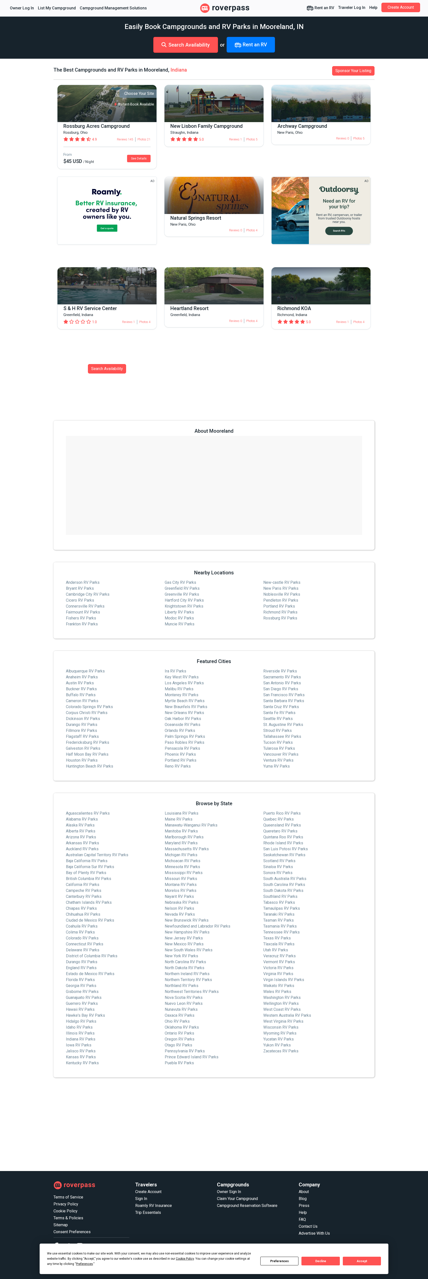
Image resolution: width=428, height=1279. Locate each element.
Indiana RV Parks (80, 1039)
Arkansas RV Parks (82, 843)
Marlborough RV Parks (184, 837)
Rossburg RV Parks (280, 618)
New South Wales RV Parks (189, 950)
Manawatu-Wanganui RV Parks (191, 825)
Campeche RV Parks (83, 890)
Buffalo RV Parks (81, 695)
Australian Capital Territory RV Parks (97, 855)
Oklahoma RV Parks (182, 1027)
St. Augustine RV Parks (283, 724)
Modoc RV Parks (179, 618)
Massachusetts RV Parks (187, 849)
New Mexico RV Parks (184, 944)
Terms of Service (68, 1197)
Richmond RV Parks (280, 612)
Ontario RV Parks (179, 1033)
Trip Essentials (148, 1212)
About (304, 1191)
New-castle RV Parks (281, 582)
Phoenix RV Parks (180, 754)
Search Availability (189, 45)
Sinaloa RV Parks (278, 866)
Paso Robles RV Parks (184, 742)
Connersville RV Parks (85, 606)
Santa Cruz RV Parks (281, 706)
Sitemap (61, 1225)
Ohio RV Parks (177, 1021)
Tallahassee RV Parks (282, 736)
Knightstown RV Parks (184, 606)
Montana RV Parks (181, 884)
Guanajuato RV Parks (84, 997)
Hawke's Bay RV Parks (85, 1015)
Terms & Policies (68, 1218)
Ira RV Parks (175, 671)
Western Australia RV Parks (287, 1015)
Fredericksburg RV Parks (87, 742)
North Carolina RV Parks (185, 961)
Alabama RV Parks (82, 819)
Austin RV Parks (80, 683)
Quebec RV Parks (278, 819)
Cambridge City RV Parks (87, 594)
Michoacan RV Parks (182, 860)
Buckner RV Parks (81, 689)
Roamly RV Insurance (153, 1205)
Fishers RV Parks (81, 618)
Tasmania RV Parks (280, 926)
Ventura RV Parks (278, 760)
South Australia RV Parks (284, 878)
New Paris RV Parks (280, 588)
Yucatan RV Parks (278, 1039)
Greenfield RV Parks (182, 588)
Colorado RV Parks (82, 938)
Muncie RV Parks (179, 624)
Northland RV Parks (181, 985)
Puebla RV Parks (179, 1063)
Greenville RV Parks (182, 594)
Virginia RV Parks (278, 973)
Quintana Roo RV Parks (283, 837)
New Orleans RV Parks (184, 712)
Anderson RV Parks (83, 582)
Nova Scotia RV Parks (184, 997)
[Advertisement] (202, 1124)
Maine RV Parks (178, 819)
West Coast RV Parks (282, 1009)
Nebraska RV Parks (181, 902)
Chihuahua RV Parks (83, 914)
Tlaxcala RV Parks (278, 944)
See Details (139, 158)
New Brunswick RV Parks (187, 920)
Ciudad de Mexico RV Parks (90, 920)
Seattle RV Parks (278, 718)
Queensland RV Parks (282, 825)
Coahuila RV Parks (82, 926)
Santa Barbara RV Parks (283, 700)
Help (373, 7)
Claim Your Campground (237, 1198)
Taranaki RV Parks (278, 914)
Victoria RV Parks (278, 967)
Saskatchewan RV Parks (284, 855)
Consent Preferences (72, 1231)
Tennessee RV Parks (281, 932)
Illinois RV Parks (80, 1033)
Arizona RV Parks (81, 837)
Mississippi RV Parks (184, 872)
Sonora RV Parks (278, 872)
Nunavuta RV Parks (181, 1009)
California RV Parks (82, 884)
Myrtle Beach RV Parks (185, 700)
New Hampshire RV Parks (187, 932)
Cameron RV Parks (82, 700)
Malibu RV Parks (179, 689)
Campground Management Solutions (113, 8)
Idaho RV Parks (79, 1027)
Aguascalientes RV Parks (88, 813)
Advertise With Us (314, 1233)
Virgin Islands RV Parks (283, 979)
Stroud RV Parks (277, 730)
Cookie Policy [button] (185, 1258)
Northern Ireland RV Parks (187, 973)
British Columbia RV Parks (88, 878)
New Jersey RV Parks (184, 938)
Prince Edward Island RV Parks (191, 1057)
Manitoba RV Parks (181, 831)
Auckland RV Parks (82, 849)
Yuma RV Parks (276, 766)
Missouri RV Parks (181, 878)
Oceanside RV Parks (182, 724)
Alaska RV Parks (80, 825)
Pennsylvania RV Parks (185, 1051)
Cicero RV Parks (80, 600)
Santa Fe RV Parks (279, 712)
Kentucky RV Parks (82, 1063)
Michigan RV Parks (181, 855)
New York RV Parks (181, 956)
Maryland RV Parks (181, 843)
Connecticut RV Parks (84, 944)
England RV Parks (81, 967)
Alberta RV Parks (80, 831)
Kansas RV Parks (81, 1057)
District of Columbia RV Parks (91, 956)
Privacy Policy (66, 1204)
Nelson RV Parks (179, 908)
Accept (362, 1261)
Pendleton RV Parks (280, 600)
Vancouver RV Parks (280, 754)
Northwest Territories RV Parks (192, 991)
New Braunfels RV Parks (186, 706)
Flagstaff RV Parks (82, 736)
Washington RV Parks (282, 997)
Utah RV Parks (275, 950)
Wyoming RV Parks (279, 1033)
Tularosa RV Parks (279, 748)
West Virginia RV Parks (283, 1021)
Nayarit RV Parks (179, 896)
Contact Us (308, 1226)
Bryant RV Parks (80, 588)
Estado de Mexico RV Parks (90, 973)
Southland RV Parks (280, 896)
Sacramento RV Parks (282, 677)
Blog (303, 1198)
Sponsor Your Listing (353, 70)
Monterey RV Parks (181, 695)
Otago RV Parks (178, 1045)
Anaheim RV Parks (82, 677)
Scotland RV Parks (279, 860)
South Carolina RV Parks (284, 884)
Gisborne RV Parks (82, 991)
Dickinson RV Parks (83, 718)
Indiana (178, 70)
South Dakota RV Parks (283, 890)
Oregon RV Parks (179, 1039)
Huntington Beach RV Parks (89, 766)
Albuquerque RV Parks (85, 671)
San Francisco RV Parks (284, 695)
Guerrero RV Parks (82, 1003)
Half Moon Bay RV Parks (87, 754)
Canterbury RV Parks (84, 896)
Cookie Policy (66, 1211)
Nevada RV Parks (180, 914)
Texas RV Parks (277, 938)
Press (304, 1205)
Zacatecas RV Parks (280, 1051)
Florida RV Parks (80, 979)
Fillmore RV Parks (81, 730)
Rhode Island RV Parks (283, 843)
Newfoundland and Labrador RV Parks (197, 926)
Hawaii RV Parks (80, 1009)
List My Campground (57, 8)
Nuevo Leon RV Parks (184, 1003)
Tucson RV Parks (278, 742)
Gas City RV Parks (180, 582)
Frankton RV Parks (82, 624)
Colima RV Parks (80, 932)
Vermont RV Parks (279, 961)
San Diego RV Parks (280, 689)
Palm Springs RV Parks (185, 736)
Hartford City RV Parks (184, 600)
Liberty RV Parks (179, 612)
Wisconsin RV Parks (280, 1027)
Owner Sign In (229, 1191)
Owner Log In (22, 8)
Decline (320, 1261)
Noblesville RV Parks (281, 594)
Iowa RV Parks (78, 1045)
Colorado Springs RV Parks (89, 706)
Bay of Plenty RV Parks (86, 872)
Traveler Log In (351, 7)
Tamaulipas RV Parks (281, 908)
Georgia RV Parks (81, 985)
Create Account (401, 7)
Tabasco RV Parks (279, 902)
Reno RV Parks (178, 766)
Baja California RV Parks (86, 860)
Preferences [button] (84, 1264)
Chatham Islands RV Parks (89, 902)
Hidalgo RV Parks (81, 1021)
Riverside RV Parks (280, 671)
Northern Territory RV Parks (188, 979)
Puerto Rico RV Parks (282, 813)
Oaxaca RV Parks (179, 1015)
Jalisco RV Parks (81, 1051)
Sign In (141, 1198)
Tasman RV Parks (278, 920)
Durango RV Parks (81, 724)
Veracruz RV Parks (279, 956)
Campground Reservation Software (247, 1205)
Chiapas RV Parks (81, 908)
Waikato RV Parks (278, 985)
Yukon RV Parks (277, 1045)
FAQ (302, 1219)
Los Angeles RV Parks (184, 683)
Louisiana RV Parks (181, 813)
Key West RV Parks (182, 677)
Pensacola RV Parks (182, 748)
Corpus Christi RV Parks (86, 712)
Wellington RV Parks (281, 1003)
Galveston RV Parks (83, 748)
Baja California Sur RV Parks (90, 866)
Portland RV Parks (279, 606)
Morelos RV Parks (180, 890)
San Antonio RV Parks (282, 683)
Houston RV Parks (82, 760)
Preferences (279, 1261)
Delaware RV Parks (82, 950)
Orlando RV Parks (180, 730)
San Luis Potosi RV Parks (285, 849)
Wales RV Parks (277, 991)
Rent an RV (324, 7)
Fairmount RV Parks (83, 612)
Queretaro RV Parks (280, 831)
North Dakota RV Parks (184, 967)
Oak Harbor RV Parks (183, 718)
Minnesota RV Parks (182, 866)
